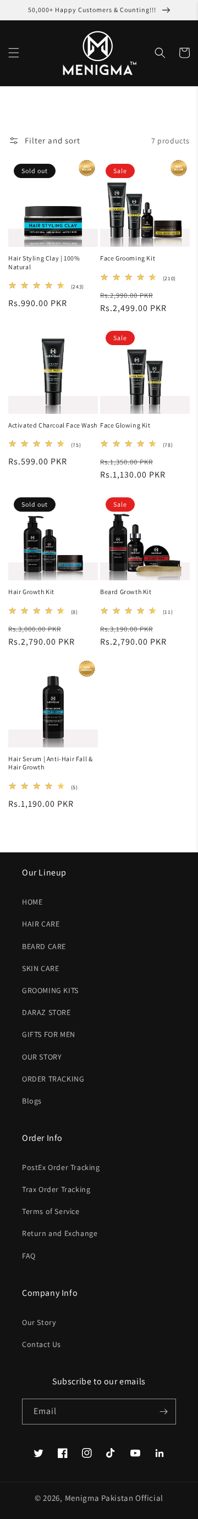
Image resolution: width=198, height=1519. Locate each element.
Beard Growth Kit (126, 591)
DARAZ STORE (46, 1012)
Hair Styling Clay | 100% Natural (44, 262)
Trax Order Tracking (56, 1189)
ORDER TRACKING (53, 1079)
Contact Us (41, 1344)
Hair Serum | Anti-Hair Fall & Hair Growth (50, 763)
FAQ (29, 1256)
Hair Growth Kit (31, 591)
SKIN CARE (40, 968)
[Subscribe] (163, 1411)
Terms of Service (51, 1211)
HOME (32, 902)
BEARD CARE (44, 946)
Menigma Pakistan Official (114, 1498)
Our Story (39, 1322)
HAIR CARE (40, 924)
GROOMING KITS (50, 990)
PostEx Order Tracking (61, 1167)
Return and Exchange (59, 1233)
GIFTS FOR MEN (48, 1034)
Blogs (32, 1101)
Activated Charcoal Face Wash (52, 425)
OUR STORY (42, 1057)
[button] (14, 53)
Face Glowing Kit (125, 425)
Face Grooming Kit (127, 258)
